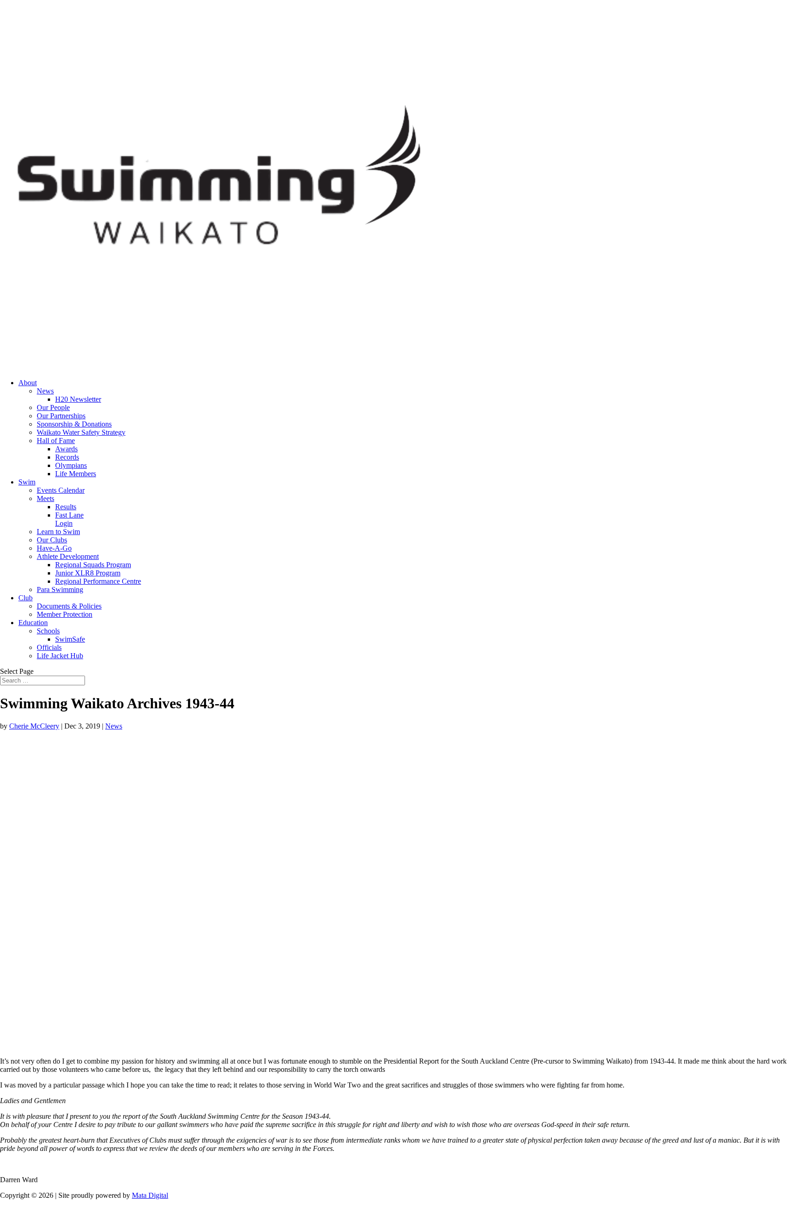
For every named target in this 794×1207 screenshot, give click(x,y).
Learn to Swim (58, 531)
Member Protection (64, 614)
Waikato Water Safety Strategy (81, 432)
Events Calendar (61, 490)
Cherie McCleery (34, 726)
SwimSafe (70, 639)
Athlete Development (68, 556)
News (45, 391)
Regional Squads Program (93, 565)
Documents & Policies (69, 606)
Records (67, 457)
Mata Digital (150, 1195)
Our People (53, 407)
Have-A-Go (54, 548)
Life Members (75, 474)
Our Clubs (52, 540)
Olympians (71, 465)
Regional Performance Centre (98, 581)
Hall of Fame (56, 440)
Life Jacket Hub (60, 656)
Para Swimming (60, 589)
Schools (48, 631)
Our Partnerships (61, 416)
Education (33, 622)
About (27, 383)
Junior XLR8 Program (87, 573)
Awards (66, 449)
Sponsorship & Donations (74, 424)
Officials (49, 647)
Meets (45, 498)
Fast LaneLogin (69, 519)
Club (25, 598)
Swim (26, 482)
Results (65, 507)
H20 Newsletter (78, 399)
